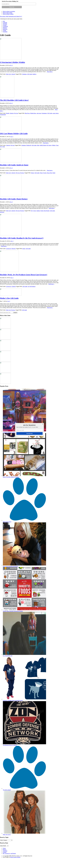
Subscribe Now (29, 433)
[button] (29, 425)
